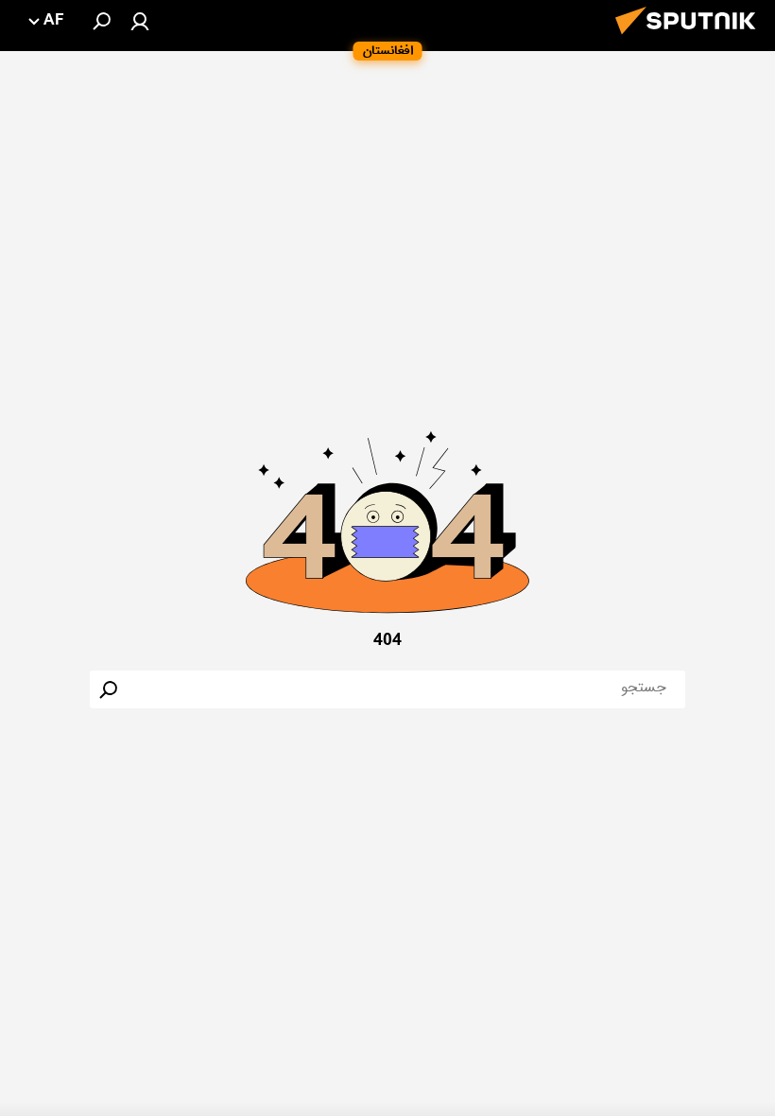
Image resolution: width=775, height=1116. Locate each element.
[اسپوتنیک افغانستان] (691, 39)
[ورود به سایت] (140, 21)
